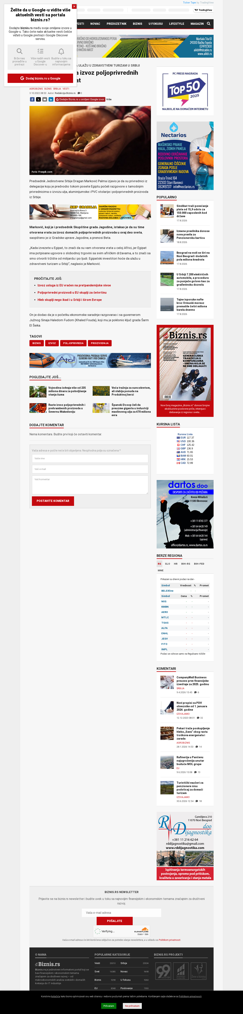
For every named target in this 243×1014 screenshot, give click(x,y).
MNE (160, 570)
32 (201, 717)
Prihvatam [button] (108, 1005)
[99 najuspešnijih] (163, 970)
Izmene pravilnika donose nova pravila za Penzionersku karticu (193, 234)
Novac (95, 23)
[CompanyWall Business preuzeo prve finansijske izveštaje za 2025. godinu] (167, 682)
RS (159, 563)
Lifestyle (176, 23)
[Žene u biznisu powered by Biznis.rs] (198, 970)
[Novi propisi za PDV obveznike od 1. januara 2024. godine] (167, 707)
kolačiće (55, 996)
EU (178, 768)
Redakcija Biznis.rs (65, 93)
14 (200, 746)
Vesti (80, 23)
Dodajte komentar (46, 425)
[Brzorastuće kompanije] (180, 970)
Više (108, 99)
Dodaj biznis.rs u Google (42, 78)
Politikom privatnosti (169, 940)
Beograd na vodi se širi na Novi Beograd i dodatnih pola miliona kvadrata (193, 256)
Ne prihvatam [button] (132, 1005)
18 (200, 801)
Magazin (197, 23)
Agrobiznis (36, 88)
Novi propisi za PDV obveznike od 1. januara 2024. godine (192, 706)
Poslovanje (127, 988)
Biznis (137, 23)
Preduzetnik (116, 23)
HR (176, 563)
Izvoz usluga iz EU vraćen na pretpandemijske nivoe (74, 285)
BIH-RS (185, 563)
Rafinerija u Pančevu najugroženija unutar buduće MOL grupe (190, 761)
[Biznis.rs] (47, 963)
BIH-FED (199, 563)
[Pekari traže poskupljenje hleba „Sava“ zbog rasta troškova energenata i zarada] (167, 733)
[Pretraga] (209, 24)
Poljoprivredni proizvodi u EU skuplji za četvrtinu (72, 292)
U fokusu (156, 23)
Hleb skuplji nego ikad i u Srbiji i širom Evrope (70, 300)
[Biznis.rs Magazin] (185, 363)
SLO (167, 563)
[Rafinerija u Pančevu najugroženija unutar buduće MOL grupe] (167, 761)
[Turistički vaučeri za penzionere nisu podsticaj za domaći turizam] (167, 787)
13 (198, 772)
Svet (97, 971)
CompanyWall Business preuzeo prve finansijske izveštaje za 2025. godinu (193, 681)
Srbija (57, 88)
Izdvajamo (183, 714)
